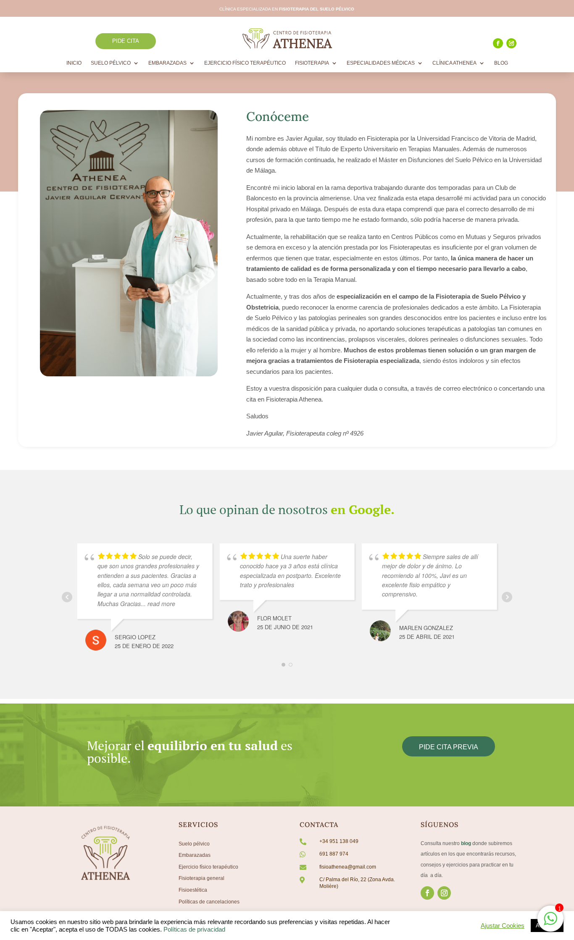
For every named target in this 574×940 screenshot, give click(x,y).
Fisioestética (193, 890)
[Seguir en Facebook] (498, 43)
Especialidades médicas (381, 63)
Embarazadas (167, 63)
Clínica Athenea (454, 63)
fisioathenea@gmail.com (347, 867)
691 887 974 (333, 854)
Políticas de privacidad (194, 929)
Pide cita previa (448, 747)
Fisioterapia (312, 63)
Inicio (74, 63)
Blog (501, 63)
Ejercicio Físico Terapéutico (245, 63)
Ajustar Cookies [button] (502, 925)
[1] (550, 923)
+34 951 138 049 (338, 841)
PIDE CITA (125, 41)
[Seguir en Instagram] (511, 43)
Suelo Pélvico (111, 63)
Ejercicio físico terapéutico (208, 867)
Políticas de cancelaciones (209, 902)
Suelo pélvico (194, 844)
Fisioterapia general (201, 878)
